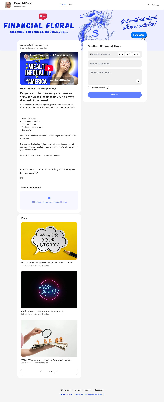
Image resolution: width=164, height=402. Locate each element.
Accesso (155, 5)
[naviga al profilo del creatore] (8, 5)
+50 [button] (128, 54)
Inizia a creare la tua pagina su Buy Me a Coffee (81, 394)
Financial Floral (23, 3)
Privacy (77, 390)
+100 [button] (136, 54)
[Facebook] (21, 178)
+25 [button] (121, 54)
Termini (87, 390)
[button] (63, 5)
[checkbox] (96, 87)
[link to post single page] (49, 244)
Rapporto (98, 390)
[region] (115, 71)
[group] (49, 244)
